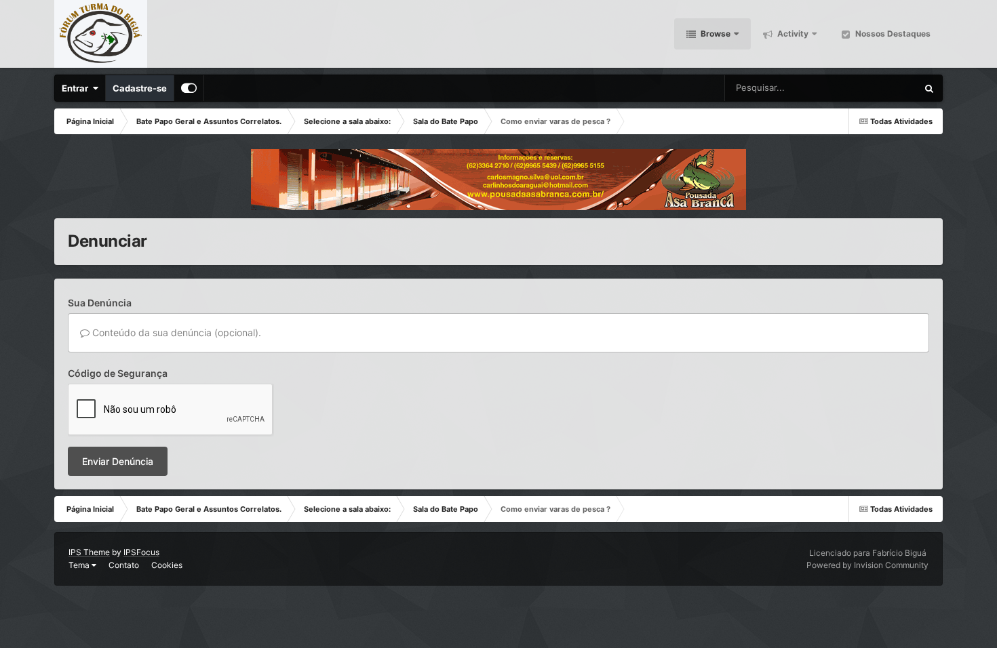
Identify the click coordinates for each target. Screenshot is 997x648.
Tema (80, 565)
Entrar (77, 88)
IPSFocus (141, 552)
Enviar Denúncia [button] (117, 461)
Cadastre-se (140, 88)
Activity (791, 33)
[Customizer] (188, 88)
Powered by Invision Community (867, 565)
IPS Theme (89, 552)
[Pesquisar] (929, 88)
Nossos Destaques (892, 33)
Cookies (166, 565)
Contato (124, 565)
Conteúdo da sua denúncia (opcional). (175, 332)
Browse (714, 33)
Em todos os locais (863, 88)
